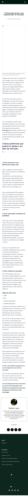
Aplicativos (4, 443)
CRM (5, 295)
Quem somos (5, 452)
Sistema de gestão (9, 301)
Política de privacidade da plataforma (11, 461)
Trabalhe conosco (6, 455)
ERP (5, 298)
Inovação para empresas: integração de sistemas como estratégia (13, 390)
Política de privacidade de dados (9, 458)
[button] (8, 429)
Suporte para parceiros (7, 464)
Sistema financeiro (9, 303)
